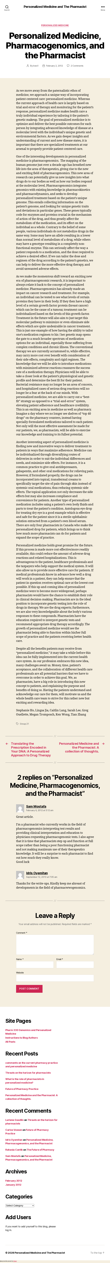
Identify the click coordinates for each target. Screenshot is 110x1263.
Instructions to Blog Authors (21, 1037)
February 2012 (13, 1180)
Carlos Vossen (13, 1129)
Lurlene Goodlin (14, 1120)
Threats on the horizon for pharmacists (28, 1072)
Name (19, 959)
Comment (21, 933)
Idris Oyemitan (13, 1139)
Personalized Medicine (55, 25)
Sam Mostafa (13, 1156)
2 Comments (77, 65)
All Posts (10, 1041)
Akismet (15, 1261)
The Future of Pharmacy (40, 1149)
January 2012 (13, 1184)
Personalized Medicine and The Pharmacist (55, 6)
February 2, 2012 (54, 65)
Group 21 (24, 723)
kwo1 (35, 65)
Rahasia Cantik (14, 1149)
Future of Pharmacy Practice (21, 1089)
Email (59, 959)
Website (20, 972)
